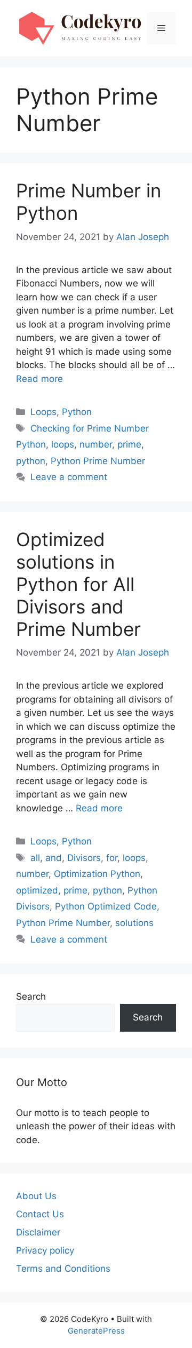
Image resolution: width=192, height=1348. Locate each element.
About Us (36, 1196)
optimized (37, 890)
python (30, 461)
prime (129, 444)
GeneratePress (96, 1331)
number (95, 444)
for (111, 857)
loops (62, 444)
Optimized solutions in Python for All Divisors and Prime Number (78, 584)
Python (77, 411)
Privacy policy (45, 1250)
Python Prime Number (98, 461)
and (53, 857)
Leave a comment (68, 477)
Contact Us (40, 1214)
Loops (43, 411)
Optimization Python (97, 873)
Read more (39, 378)
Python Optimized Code (106, 906)
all (35, 857)
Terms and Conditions (63, 1268)
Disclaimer (38, 1232)
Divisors (84, 857)
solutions (134, 923)
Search (31, 996)
